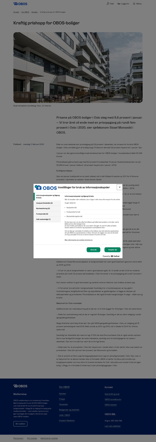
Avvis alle (93, 250)
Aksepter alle (112, 250)
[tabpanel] (92, 219)
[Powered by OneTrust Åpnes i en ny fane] (112, 256)
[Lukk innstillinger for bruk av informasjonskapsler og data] (119, 187)
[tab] (47, 196)
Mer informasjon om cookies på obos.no (79, 240)
